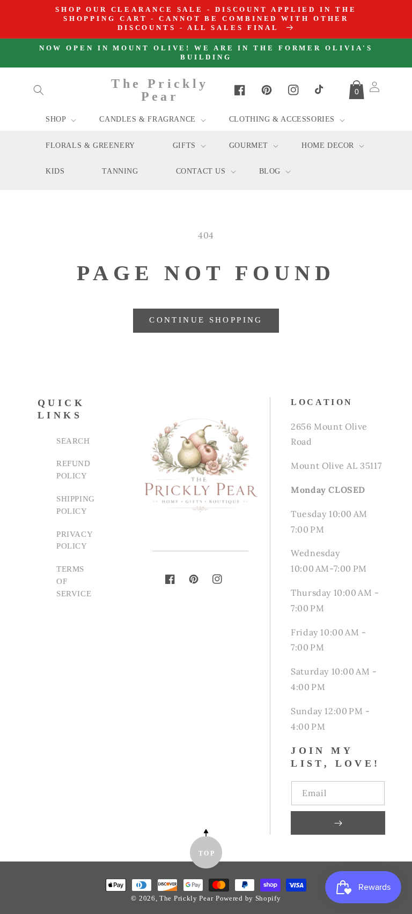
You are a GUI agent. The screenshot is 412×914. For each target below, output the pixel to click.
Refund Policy (73, 469)
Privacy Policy (74, 540)
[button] (38, 90)
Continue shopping (205, 320)
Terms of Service (73, 581)
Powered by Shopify (248, 898)
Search (73, 440)
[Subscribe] (338, 823)
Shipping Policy (75, 504)
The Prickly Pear (186, 898)
